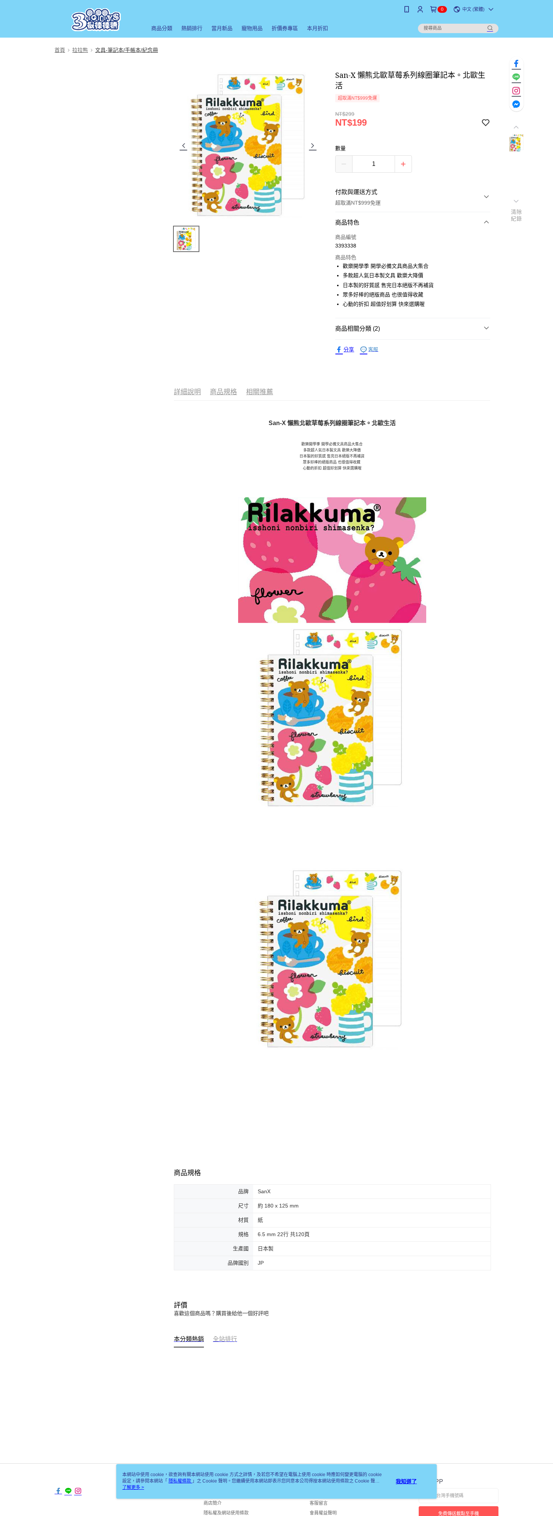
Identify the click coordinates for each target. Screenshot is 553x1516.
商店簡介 (213, 1503)
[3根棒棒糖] (96, 20)
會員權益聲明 (323, 1513)
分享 (348, 349)
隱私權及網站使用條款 (226, 1513)
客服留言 (319, 1503)
